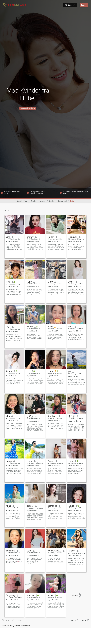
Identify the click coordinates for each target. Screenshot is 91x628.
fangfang (10, 595)
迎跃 (8, 282)
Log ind (83, 5)
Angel (71, 281)
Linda (50, 371)
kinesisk (42, 201)
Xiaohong (52, 416)
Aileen (50, 461)
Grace (9, 461)
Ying (8, 237)
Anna (8, 506)
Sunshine (10, 550)
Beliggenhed (62, 201)
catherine (52, 506)
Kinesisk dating (22, 201)
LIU (28, 371)
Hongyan (72, 237)
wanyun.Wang (54, 550)
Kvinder (33, 201)
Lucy (70, 461)
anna (70, 326)
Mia (8, 416)
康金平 (71, 551)
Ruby (29, 281)
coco (50, 326)
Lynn (29, 550)
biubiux (30, 595)
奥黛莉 (30, 506)
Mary (50, 281)
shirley (30, 237)
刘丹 (8, 326)
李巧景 (30, 416)
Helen (30, 326)
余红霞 (71, 416)
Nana (50, 595)
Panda (9, 371)
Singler (51, 201)
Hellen (50, 237)
